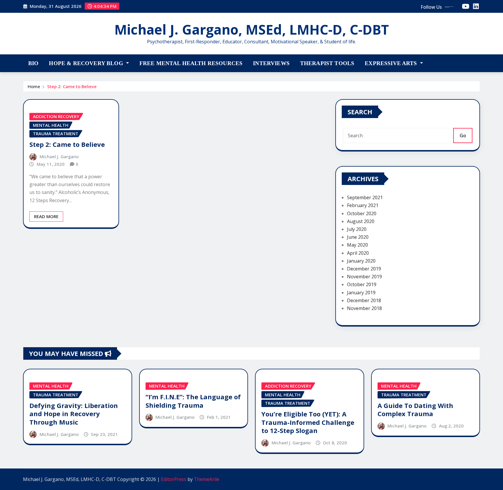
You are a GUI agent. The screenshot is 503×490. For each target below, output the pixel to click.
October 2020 (361, 213)
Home (34, 86)
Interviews (271, 63)
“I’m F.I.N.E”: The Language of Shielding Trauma (193, 400)
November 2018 (364, 308)
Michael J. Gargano (59, 156)
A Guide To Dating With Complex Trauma (415, 409)
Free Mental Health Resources (190, 63)
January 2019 (361, 292)
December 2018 (364, 300)
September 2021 (365, 197)
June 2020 (358, 237)
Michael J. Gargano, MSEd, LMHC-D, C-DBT (251, 29)
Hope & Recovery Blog (86, 63)
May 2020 (357, 245)
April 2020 (358, 253)
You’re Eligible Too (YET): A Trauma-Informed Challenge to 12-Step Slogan (307, 422)
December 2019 (364, 269)
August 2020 (360, 221)
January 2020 (361, 261)
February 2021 (362, 205)
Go (463, 135)
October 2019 (361, 284)
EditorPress (173, 479)
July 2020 (356, 229)
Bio (33, 63)
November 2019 (364, 276)
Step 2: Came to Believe (72, 86)
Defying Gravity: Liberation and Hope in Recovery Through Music (73, 413)
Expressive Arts (392, 63)
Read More (46, 216)
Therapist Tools (327, 63)
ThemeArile (206, 479)
